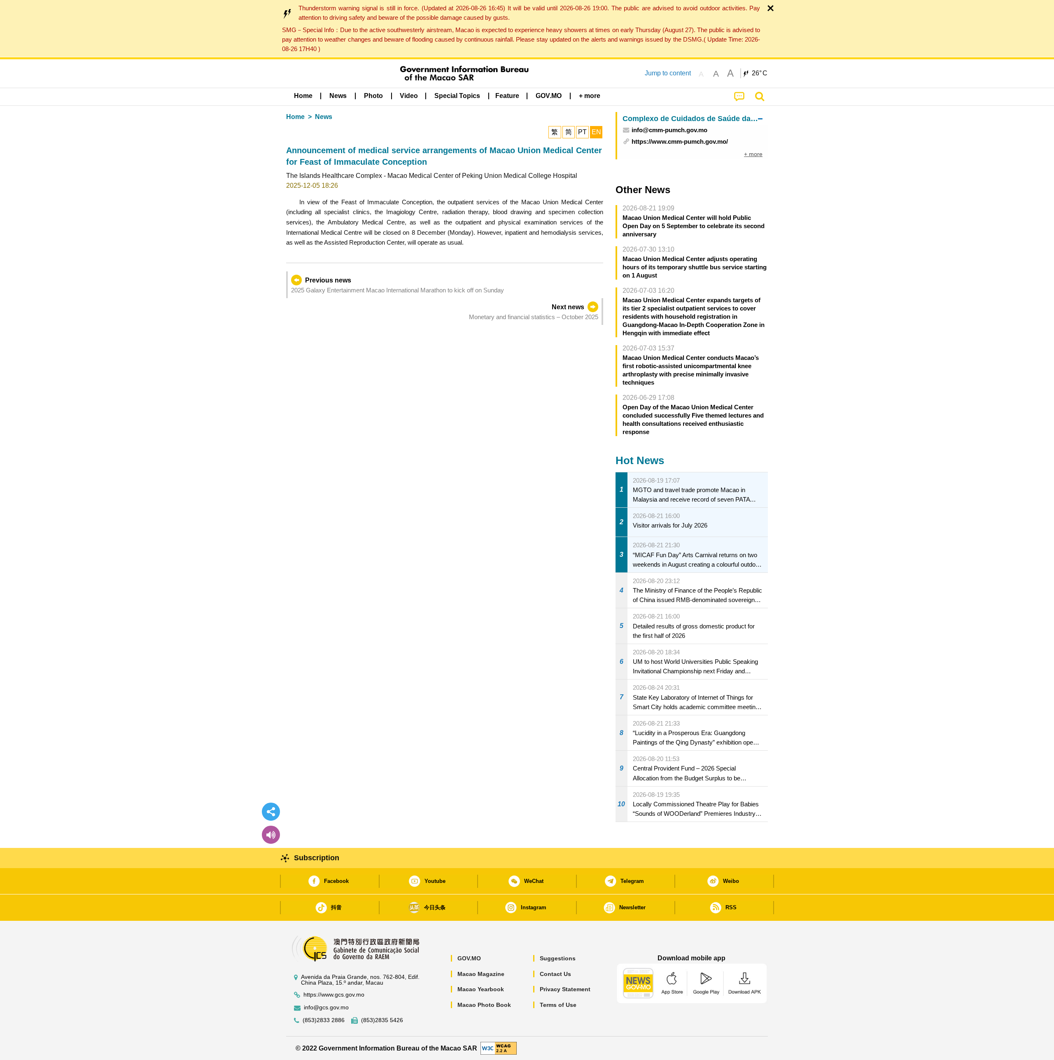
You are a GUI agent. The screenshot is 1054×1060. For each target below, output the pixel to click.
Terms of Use (558, 1005)
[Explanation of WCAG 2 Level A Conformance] (498, 1047)
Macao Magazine (480, 974)
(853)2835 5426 (382, 1020)
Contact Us (555, 974)
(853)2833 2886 (324, 1020)
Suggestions (558, 958)
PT (582, 131)
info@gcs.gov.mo (326, 1007)
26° (759, 73)
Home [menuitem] (303, 95)
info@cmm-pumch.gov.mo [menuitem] (669, 130)
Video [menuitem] (409, 95)
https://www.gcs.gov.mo (333, 995)
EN (596, 131)
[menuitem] (338, 96)
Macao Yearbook (480, 989)
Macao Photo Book (484, 1005)
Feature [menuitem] (507, 95)
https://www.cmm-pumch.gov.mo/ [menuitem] (680, 141)
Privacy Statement (565, 989)
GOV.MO (469, 958)
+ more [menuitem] (753, 154)
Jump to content (668, 73)
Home (295, 116)
